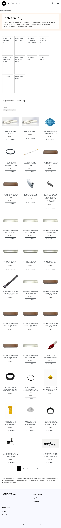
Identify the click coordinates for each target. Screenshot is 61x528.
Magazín (34, 498)
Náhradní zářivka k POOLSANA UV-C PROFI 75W (30, 164)
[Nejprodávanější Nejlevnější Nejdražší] (30, 110)
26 (37, 468)
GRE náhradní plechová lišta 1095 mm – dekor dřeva (10, 357)
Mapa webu (35, 501)
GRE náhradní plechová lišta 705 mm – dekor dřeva (10, 325)
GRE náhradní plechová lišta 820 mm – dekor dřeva (30, 325)
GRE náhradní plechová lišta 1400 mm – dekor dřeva (10, 196)
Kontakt (4, 515)
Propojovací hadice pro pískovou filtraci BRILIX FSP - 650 (10, 293)
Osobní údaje (6, 507)
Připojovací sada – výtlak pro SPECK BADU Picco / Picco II (10, 455)
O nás (4, 511)
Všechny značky (37, 494)
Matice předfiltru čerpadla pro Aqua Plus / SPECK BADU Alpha (50, 423)
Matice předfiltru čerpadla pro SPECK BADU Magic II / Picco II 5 (10, 389)
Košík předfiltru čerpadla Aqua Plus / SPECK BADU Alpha (10, 423)
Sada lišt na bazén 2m (30, 131)
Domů (1, 10)
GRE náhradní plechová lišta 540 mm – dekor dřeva (50, 293)
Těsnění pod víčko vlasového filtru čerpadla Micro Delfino (10, 164)
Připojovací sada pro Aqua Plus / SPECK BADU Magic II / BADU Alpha (50, 455)
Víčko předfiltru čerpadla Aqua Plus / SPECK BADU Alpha (30, 423)
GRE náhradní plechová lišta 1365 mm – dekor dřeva (50, 164)
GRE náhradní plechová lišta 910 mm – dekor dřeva (50, 325)
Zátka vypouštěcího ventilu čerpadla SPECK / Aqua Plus (50, 389)
